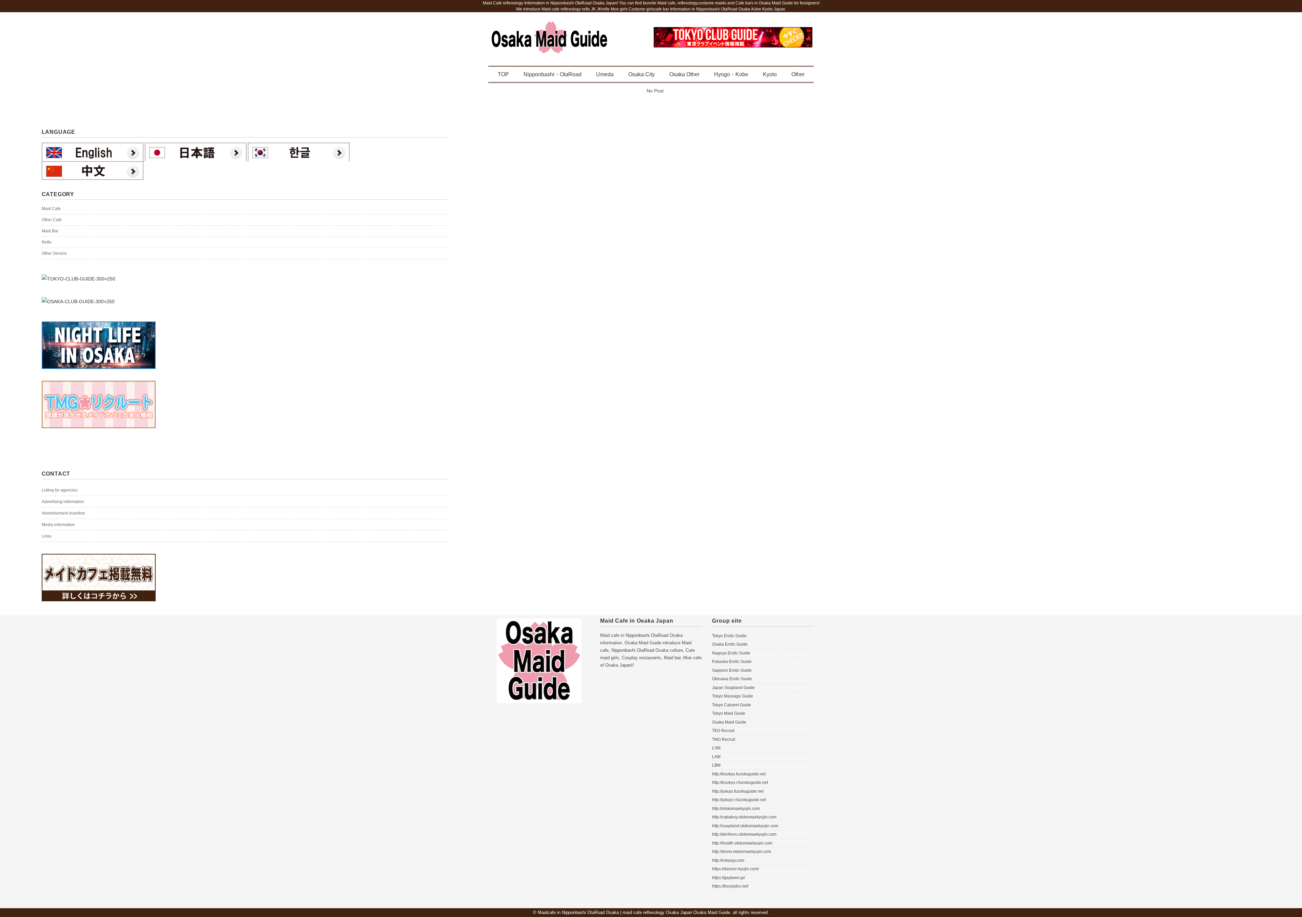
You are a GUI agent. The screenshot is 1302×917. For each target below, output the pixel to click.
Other (798, 74)
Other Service (54, 253)
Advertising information (63, 501)
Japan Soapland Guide (733, 687)
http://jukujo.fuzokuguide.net (738, 791)
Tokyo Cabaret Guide (731, 705)
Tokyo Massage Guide (732, 696)
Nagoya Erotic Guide (731, 653)
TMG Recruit (723, 739)
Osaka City (641, 74)
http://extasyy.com (728, 860)
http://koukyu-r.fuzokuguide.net (740, 782)
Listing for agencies (60, 490)
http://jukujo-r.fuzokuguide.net (739, 799)
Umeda (605, 74)
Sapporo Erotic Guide (732, 670)
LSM (716, 748)
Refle (47, 242)
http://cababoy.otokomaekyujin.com (744, 817)
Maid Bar (50, 231)
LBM (716, 765)
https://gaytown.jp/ (728, 877)
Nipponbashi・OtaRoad (552, 74)
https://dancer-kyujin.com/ (735, 869)
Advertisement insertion (63, 513)
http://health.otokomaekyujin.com (742, 843)
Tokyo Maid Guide (728, 713)
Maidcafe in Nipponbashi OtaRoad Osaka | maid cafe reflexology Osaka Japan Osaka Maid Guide (634, 912)
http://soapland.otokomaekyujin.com (745, 826)
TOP (503, 74)
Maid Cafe (51, 208)
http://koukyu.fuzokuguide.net (739, 774)
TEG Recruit (723, 730)
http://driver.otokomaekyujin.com (741, 851)
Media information (58, 524)
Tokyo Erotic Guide (729, 635)
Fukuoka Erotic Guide (732, 661)
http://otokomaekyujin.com (736, 808)
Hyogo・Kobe (731, 74)
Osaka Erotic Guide (730, 644)
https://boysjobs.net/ (730, 886)
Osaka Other (684, 74)
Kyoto (770, 74)
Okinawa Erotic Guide (732, 678)
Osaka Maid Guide (729, 722)
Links (47, 536)
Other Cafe (52, 219)
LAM (716, 756)
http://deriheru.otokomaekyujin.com (744, 834)
